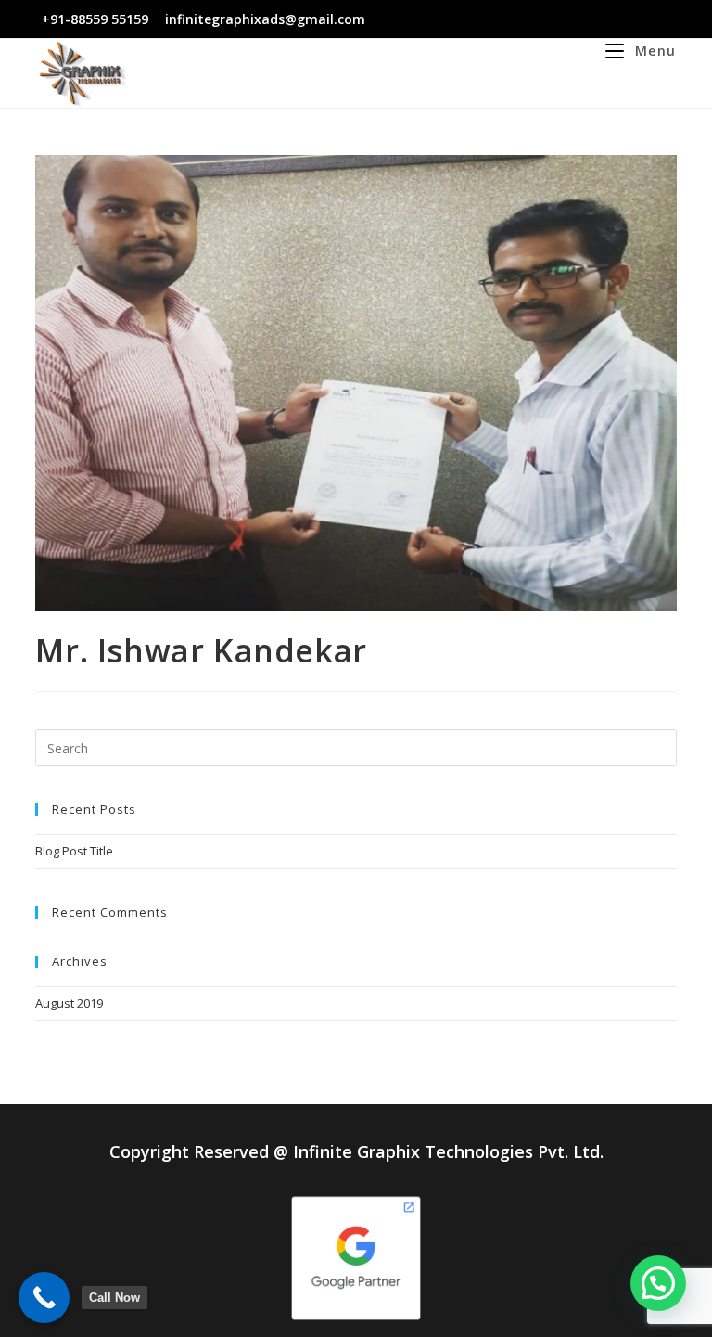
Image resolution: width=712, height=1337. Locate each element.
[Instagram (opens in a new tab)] (618, 19)
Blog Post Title (74, 850)
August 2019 (69, 1003)
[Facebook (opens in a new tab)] (596, 19)
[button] (658, 1283)
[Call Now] (44, 1297)
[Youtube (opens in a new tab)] (660, 19)
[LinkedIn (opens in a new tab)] (639, 19)
